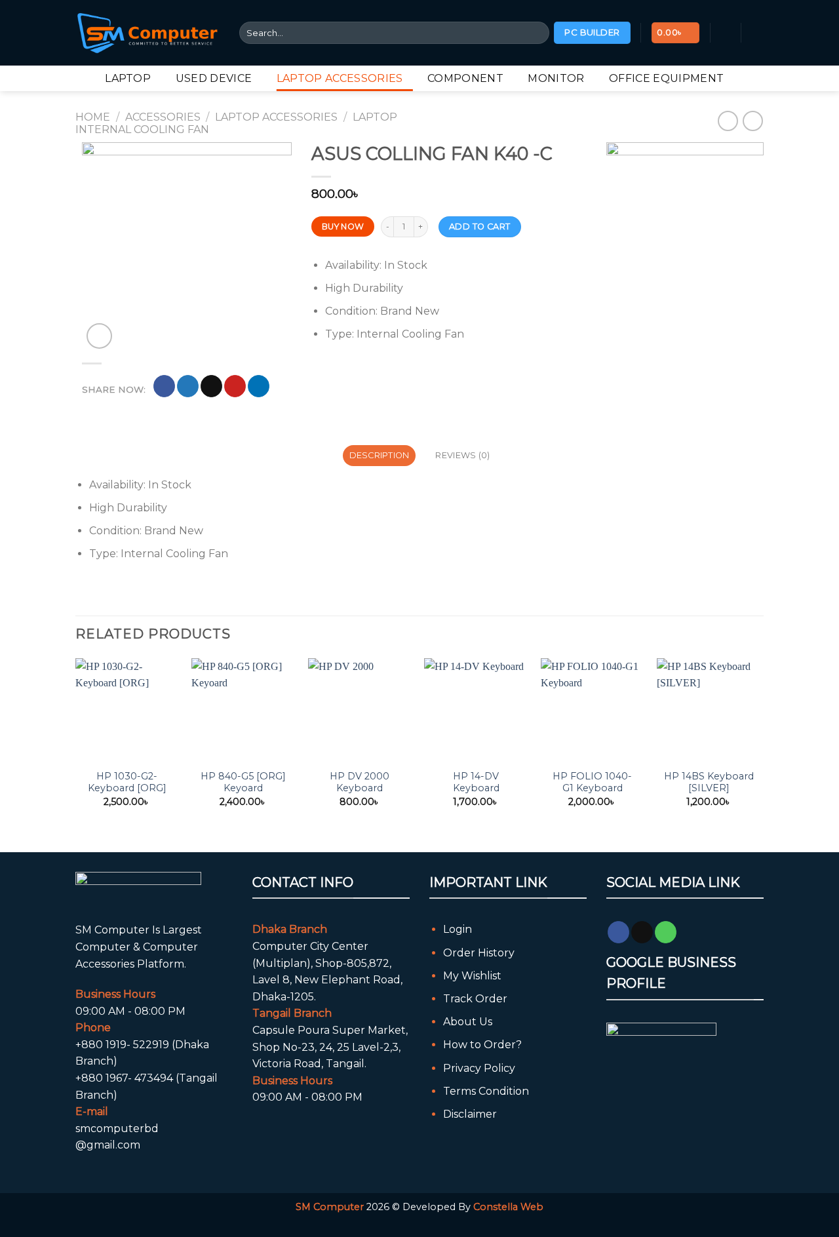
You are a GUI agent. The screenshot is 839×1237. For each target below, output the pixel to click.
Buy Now (343, 226)
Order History (479, 953)
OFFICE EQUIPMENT (666, 78)
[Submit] (537, 33)
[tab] (379, 455)
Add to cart (479, 226)
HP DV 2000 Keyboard (359, 782)
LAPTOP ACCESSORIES (340, 78)
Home (92, 117)
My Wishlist (472, 976)
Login (457, 929)
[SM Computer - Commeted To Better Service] (147, 32)
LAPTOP (128, 78)
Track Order (475, 998)
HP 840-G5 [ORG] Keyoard (243, 782)
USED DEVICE (214, 78)
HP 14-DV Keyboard (476, 782)
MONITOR (556, 78)
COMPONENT (465, 78)
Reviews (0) (462, 455)
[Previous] (76, 744)
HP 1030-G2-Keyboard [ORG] (127, 782)
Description (379, 455)
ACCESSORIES (163, 117)
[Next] (760, 744)
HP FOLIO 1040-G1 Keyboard (592, 782)
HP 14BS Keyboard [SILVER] (709, 782)
